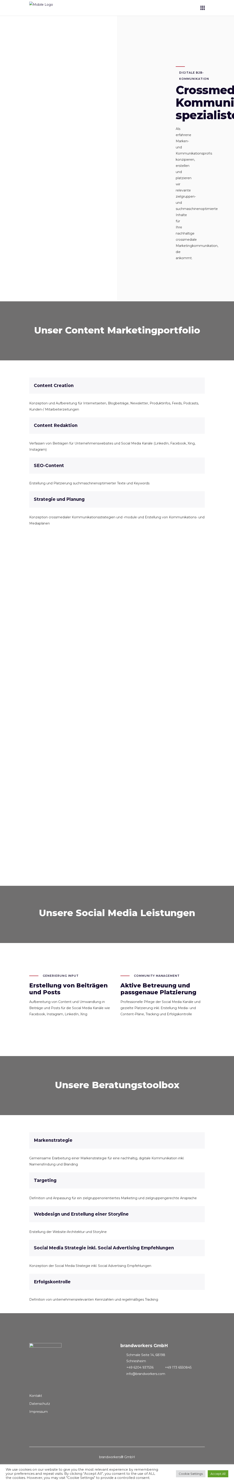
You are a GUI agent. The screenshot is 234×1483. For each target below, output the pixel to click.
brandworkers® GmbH (117, 1457)
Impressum (38, 1412)
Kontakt (35, 1396)
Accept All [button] (218, 1473)
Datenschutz (39, 1404)
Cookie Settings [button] (191, 1473)
